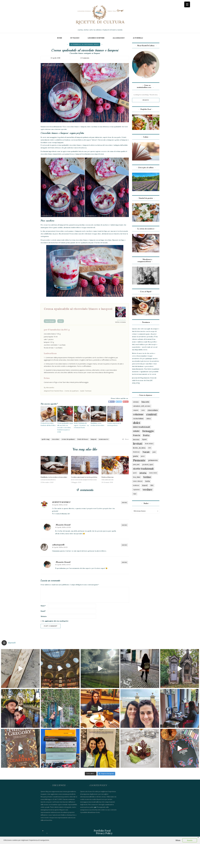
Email (43, 611)
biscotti (145, 401)
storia (143, 472)
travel (144, 485)
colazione (138, 414)
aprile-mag (45, 439)
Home (59, 38)
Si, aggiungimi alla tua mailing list (55, 621)
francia (136, 435)
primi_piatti (136, 464)
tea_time (136, 477)
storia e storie (153, 473)
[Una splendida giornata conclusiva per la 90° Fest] (139, 748)
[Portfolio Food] (145, 122)
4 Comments (84, 58)
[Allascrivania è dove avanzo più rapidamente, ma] (179, 708)
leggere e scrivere (96, 38)
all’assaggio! (119, 38)
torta (147, 481)
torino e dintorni (137, 481)
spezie (135, 473)
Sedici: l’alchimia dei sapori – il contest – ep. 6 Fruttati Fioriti (81, 425)
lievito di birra (149, 443)
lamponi (93, 439)
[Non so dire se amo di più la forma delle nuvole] (100, 668)
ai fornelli (138, 38)
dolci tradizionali (141, 427)
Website (44, 616)
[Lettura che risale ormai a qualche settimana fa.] (20, 668)
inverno (136, 439)
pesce (143, 456)
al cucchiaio (87, 44)
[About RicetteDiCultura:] (145, 64)
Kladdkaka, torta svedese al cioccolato (97, 424)
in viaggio (74, 38)
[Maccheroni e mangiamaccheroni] (145, 275)
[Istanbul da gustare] (145, 212)
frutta (146, 435)
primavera (153, 460)
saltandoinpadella (58, 545)
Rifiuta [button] (178, 840)
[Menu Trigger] (187, 4)
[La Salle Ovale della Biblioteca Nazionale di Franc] (60, 668)
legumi (144, 439)
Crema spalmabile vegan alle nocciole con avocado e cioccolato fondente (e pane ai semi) (65, 427)
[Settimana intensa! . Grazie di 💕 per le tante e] (100, 748)
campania (135, 410)
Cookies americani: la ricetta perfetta (114, 424)
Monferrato (136, 452)
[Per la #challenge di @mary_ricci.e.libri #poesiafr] (60, 748)
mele (149, 448)
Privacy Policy (104, 833)
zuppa (134, 493)
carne (143, 410)
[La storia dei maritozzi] (145, 243)
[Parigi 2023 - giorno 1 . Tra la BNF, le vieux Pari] (100, 708)
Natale (146, 452)
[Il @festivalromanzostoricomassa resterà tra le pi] (139, 708)
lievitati (137, 443)
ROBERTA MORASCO (61, 502)
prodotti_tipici (147, 464)
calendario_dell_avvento (141, 406)
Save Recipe (49, 321)
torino (147, 477)
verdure (147, 489)
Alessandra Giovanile (62, 525)
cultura (148, 418)
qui (95, 807)
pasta (135, 456)
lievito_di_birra (139, 448)
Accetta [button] (189, 840)
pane (154, 452)
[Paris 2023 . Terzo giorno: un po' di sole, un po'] (20, 708)
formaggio (148, 431)
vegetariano (136, 489)
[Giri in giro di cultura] (145, 182)
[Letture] (145, 151)
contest (151, 414)
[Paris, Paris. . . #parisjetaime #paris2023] (139, 668)
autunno (136, 402)
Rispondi (124, 502)
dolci (96, 44)
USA (151, 485)
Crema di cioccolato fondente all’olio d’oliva (48, 424)
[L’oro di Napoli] (145, 306)
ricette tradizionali (143, 468)
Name (43, 606)
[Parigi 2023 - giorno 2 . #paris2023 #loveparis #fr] (60, 708)
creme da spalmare (68, 439)
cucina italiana (138, 418)
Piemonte (139, 460)
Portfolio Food (102, 830)
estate (136, 431)
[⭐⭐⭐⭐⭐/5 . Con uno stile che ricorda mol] (179, 748)
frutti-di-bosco (83, 439)
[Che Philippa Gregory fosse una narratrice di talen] (20, 748)
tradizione (136, 485)
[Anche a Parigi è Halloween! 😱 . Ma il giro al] (179, 668)
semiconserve (103, 439)
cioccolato (55, 439)
